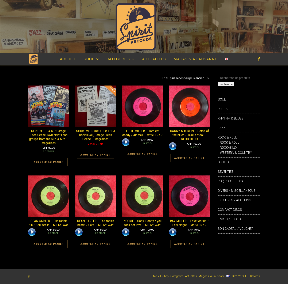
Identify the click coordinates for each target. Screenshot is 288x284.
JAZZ (221, 128)
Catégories (118, 59)
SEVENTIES (226, 172)
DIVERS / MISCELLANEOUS (237, 191)
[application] (126, 142)
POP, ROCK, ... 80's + (232, 181)
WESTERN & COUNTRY (236, 153)
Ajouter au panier (49, 162)
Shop (89, 59)
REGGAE (223, 109)
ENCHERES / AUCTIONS (234, 200)
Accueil (68, 59)
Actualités (154, 59)
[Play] (125, 142)
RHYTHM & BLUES (231, 118)
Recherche (226, 84)
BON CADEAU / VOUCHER (235, 229)
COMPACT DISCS (230, 210)
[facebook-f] (259, 59)
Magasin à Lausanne (195, 59)
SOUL (222, 99)
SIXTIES (223, 162)
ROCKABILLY (228, 147)
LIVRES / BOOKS (229, 219)
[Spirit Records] (144, 26)
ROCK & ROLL (227, 137)
